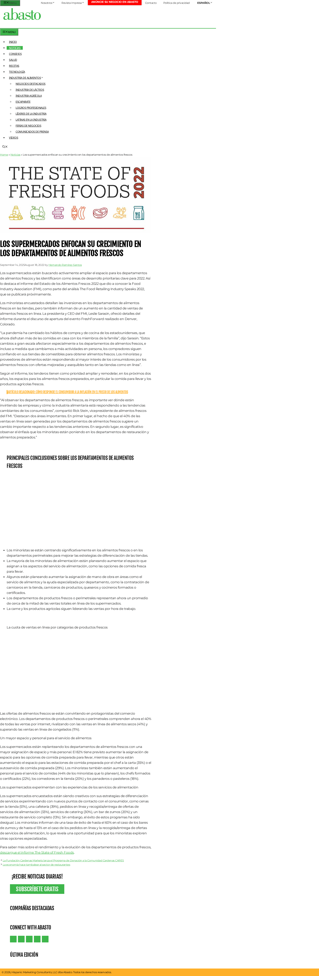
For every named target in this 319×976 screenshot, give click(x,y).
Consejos (15, 54)
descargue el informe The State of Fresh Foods (37, 852)
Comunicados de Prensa (32, 132)
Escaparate (23, 102)
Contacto (151, 2)
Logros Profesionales (31, 108)
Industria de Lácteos (30, 90)
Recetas (14, 66)
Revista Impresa (71, 2)
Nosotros (46, 2)
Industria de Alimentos (25, 78)
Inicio (13, 42)
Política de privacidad (176, 2)
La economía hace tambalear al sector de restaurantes (36, 864)
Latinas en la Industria (31, 120)
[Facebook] (45, 939)
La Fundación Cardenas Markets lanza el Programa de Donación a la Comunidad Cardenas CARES (63, 860)
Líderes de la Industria (31, 114)
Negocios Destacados (31, 84)
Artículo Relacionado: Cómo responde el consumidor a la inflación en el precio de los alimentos (67, 392)
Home (4, 154)
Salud (13, 60)
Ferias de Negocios (28, 126)
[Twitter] (13, 939)
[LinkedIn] (21, 939)
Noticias (14, 48)
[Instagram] (29, 939)
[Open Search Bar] (5, 147)
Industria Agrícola (29, 96)
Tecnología (17, 72)
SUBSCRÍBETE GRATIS (37, 889)
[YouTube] (37, 939)
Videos (13, 137)
